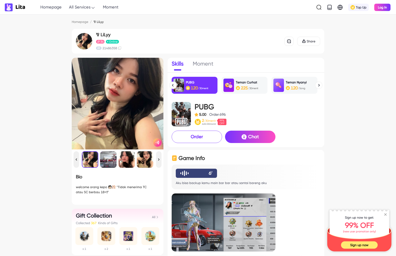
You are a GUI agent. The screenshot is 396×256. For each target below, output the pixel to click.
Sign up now (359, 245)
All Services (80, 7)
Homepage (51, 7)
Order (197, 136)
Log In (382, 7)
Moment (110, 7)
